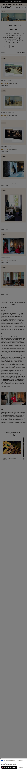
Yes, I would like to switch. (10, 767)
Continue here (21, 767)
